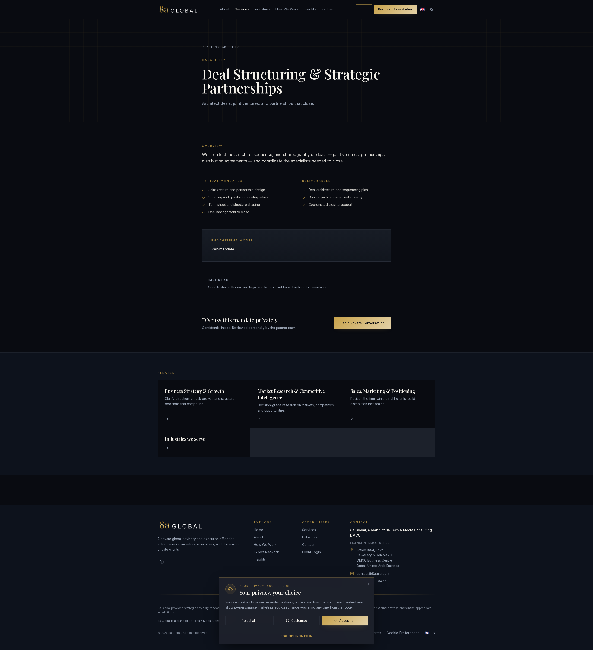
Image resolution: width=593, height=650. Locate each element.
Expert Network (266, 552)
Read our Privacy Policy (296, 636)
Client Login (311, 552)
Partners (328, 9)
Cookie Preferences (403, 633)
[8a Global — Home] (178, 9)
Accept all (347, 620)
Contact (308, 545)
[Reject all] (367, 584)
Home (258, 530)
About (224, 9)
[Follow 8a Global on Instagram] (162, 562)
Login (364, 9)
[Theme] (431, 9)
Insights (310, 9)
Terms (376, 633)
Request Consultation (395, 9)
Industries (262, 9)
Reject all (248, 620)
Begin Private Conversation (362, 323)
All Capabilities (223, 47)
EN (430, 633)
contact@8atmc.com (373, 573)
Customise (299, 620)
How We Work (286, 9)
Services (242, 9)
